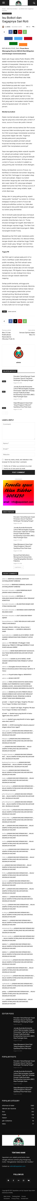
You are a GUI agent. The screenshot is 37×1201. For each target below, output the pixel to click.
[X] (15, 32)
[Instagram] (24, 1180)
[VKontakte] (29, 1180)
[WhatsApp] (25, 32)
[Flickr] (18, 1180)
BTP (3, 889)
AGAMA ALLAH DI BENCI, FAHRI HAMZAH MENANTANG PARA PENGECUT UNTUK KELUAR (17, 637)
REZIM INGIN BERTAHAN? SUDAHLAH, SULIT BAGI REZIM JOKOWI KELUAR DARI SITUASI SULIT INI (18, 653)
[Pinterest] (20, 32)
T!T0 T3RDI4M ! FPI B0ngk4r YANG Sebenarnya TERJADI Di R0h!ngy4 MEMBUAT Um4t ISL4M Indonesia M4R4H (18, 645)
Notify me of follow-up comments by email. (18, 466)
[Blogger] (8, 1180)
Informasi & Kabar (12, 9)
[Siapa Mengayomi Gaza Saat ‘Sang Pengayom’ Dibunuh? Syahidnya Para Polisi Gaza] (7, 405)
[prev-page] (3, 413)
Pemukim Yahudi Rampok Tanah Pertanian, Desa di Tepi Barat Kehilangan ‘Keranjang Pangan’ (24, 378)
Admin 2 (4, 897)
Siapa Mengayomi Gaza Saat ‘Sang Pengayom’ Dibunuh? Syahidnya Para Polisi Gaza (23, 405)
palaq (4, 991)
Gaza (4, 381)
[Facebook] (11, 32)
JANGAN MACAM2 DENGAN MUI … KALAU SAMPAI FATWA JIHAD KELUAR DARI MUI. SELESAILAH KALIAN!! (18, 733)
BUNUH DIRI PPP (14, 678)
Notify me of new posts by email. (14, 468)
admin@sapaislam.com (17, 1166)
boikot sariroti (12, 311)
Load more (18, 567)
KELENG (4, 725)
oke (3, 825)
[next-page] (6, 413)
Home (4, 9)
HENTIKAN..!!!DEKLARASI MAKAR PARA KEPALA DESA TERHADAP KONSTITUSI (18, 598)
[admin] (3, 27)
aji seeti (4, 702)
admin (8, 26)
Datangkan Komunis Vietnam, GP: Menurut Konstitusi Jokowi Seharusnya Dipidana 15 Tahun (18, 669)
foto (4, 391)
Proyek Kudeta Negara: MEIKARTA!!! (20, 674)
